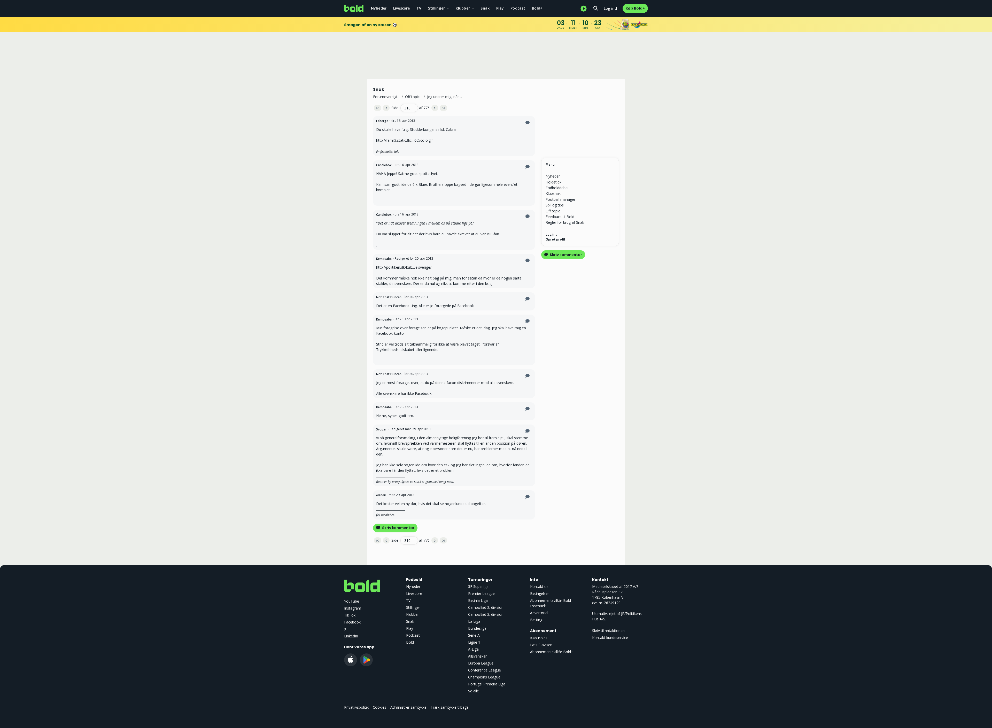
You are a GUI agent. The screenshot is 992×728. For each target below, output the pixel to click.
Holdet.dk (553, 182)
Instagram (352, 608)
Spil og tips (555, 205)
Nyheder (378, 8)
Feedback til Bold (560, 216)
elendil (381, 495)
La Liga (474, 621)
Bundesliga (477, 628)
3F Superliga (478, 586)
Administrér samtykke (408, 707)
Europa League (480, 663)
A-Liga (473, 649)
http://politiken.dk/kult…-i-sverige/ (403, 267)
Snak (485, 8)
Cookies (379, 707)
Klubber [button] (463, 8)
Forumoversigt (385, 96)
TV (418, 8)
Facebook (352, 622)
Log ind (610, 8)
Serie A (474, 635)
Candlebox (384, 165)
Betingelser (539, 593)
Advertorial (539, 612)
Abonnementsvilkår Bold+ (551, 651)
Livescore (401, 8)
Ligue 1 (474, 642)
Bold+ (537, 8)
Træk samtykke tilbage (450, 707)
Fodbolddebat (557, 187)
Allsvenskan (477, 656)
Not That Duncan (388, 297)
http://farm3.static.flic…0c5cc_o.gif (404, 140)
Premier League (481, 593)
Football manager (560, 199)
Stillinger (413, 607)
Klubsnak (553, 193)
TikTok (349, 615)
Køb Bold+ (635, 8)
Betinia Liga (478, 600)
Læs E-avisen (541, 644)
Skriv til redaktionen (608, 630)
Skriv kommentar (397, 527)
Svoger (381, 429)
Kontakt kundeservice (610, 637)
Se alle (473, 691)
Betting (536, 619)
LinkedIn (351, 636)
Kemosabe (384, 259)
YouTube (351, 601)
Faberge (382, 121)
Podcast (517, 8)
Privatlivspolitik (356, 707)
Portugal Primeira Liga (486, 684)
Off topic (412, 96)
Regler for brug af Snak (565, 222)
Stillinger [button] (437, 8)
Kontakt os (539, 586)
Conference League (484, 670)
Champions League (484, 677)
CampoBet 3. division (485, 614)
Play (500, 8)
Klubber (412, 614)
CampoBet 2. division (485, 607)
